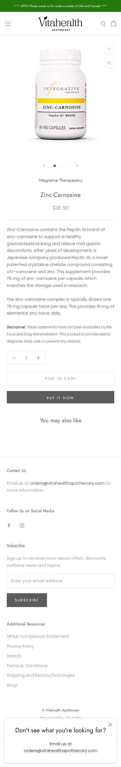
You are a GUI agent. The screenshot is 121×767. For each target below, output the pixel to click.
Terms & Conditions (27, 666)
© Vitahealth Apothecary (60, 710)
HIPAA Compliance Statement (38, 636)
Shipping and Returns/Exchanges (41, 675)
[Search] (103, 23)
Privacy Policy (20, 646)
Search (14, 656)
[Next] (77, 165)
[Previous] (44, 165)
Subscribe (27, 600)
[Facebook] (9, 525)
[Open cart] (113, 23)
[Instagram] (22, 525)
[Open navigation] (8, 23)
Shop (12, 685)
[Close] (110, 724)
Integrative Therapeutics (60, 180)
